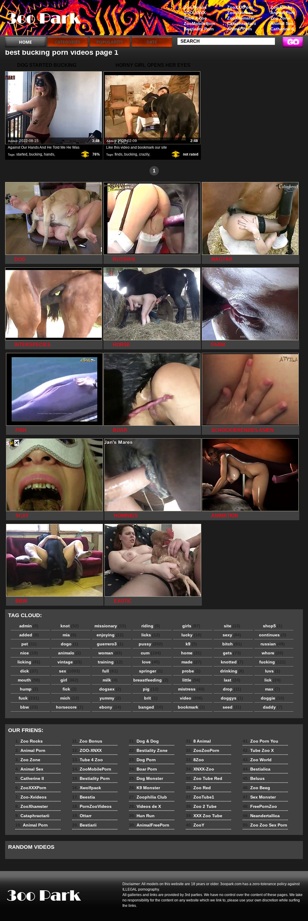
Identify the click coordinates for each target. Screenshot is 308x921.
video (191, 698)
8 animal (43, 19)
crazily (144, 154)
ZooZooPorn (202, 750)
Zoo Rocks (281, 7)
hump (29, 689)
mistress (191, 689)
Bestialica (256, 769)
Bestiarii (84, 825)
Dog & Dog (144, 741)
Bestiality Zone (148, 750)
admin (28, 625)
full (110, 671)
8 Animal (198, 741)
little (191, 680)
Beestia (83, 797)
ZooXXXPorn (240, 7)
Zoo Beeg (256, 787)
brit (151, 698)
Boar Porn (143, 769)
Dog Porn (142, 759)
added (29, 634)
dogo (69, 643)
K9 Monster (144, 787)
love (151, 662)
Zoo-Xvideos (240, 12)
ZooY (195, 825)
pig (151, 689)
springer (151, 671)
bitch (232, 643)
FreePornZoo (260, 806)
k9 (191, 643)
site (232, 625)
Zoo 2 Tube (201, 806)
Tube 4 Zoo (195, 18)
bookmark (191, 707)
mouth (29, 680)
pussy (151, 643)
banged (150, 707)
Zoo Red (198, 787)
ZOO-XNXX (195, 12)
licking (28, 662)
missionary (110, 625)
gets (232, 653)
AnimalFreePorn (149, 825)
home (191, 653)
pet (29, 643)
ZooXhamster (240, 18)
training (110, 662)
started (21, 154)
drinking (232, 671)
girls (191, 625)
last (232, 680)
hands (49, 154)
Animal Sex (281, 23)
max (272, 689)
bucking (35, 154)
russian (272, 643)
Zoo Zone (280, 18)
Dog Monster (146, 778)
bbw (29, 707)
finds (118, 154)
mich (69, 698)
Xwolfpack (86, 787)
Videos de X (145, 806)
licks (150, 634)
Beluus (254, 778)
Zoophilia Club (148, 797)
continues (272, 634)
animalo (69, 653)
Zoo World (257, 759)
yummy (110, 698)
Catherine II (282, 28)
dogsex (110, 689)
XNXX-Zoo (200, 769)
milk (110, 680)
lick (272, 680)
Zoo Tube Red (204, 778)
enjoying (110, 634)
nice (29, 653)
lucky (191, 634)
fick (70, 689)
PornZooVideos (92, 806)
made (191, 662)
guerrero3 (110, 643)
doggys (232, 698)
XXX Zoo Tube (204, 815)
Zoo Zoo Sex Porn (265, 825)
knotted (232, 662)
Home (25, 42)
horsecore (69, 707)
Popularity (109, 42)
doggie (272, 698)
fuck (29, 698)
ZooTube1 (200, 797)
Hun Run (142, 815)
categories (67, 42)
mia (69, 634)
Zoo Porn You (260, 741)
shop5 (272, 625)
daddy (272, 707)
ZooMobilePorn (199, 23)
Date (151, 42)
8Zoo (195, 759)
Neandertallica (261, 815)
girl (69, 680)
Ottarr (81, 815)
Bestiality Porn (199, 28)
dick (29, 671)
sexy (232, 634)
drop (232, 689)
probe (191, 671)
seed (232, 707)
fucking (272, 662)
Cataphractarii (241, 23)
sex (69, 671)
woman (110, 653)
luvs (272, 671)
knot (69, 625)
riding (150, 625)
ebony (110, 707)
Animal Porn (282, 12)
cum (151, 653)
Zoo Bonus (195, 7)
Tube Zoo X (258, 750)
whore (272, 653)
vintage (69, 662)
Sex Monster (259, 797)
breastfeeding (150, 680)
